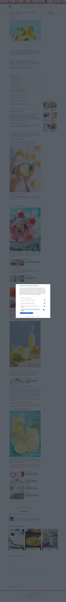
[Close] (48, 286)
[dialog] (33, 301)
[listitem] (33, 298)
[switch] (44, 300)
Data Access (33, 316)
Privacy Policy (38, 316)
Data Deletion (28, 316)
